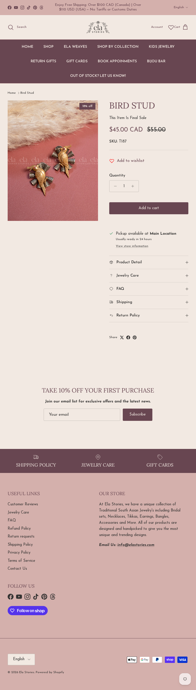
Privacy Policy (19, 553)
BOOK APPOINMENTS (117, 61)
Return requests (21, 537)
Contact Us (17, 569)
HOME (27, 47)
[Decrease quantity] (113, 186)
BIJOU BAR (156, 61)
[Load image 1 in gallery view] (53, 160)
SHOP (48, 47)
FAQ (12, 520)
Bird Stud (27, 92)
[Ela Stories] (98, 27)
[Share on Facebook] (128, 337)
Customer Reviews (23, 504)
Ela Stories (26, 672)
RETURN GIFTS (43, 61)
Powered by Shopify (50, 672)
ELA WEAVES (75, 47)
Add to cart (149, 208)
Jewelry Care (18, 513)
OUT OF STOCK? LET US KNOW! (98, 76)
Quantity (117, 175)
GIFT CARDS (77, 61)
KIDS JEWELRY (162, 47)
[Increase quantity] (134, 186)
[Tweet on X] (122, 337)
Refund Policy (19, 529)
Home (12, 92)
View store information (132, 246)
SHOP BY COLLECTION (118, 47)
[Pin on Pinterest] (135, 337)
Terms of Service (21, 561)
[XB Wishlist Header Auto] (171, 27)
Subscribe (137, 415)
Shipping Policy (20, 545)
